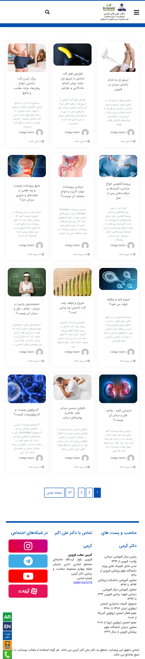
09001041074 (82, 583)
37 (70, 492)
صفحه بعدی (54, 492)
